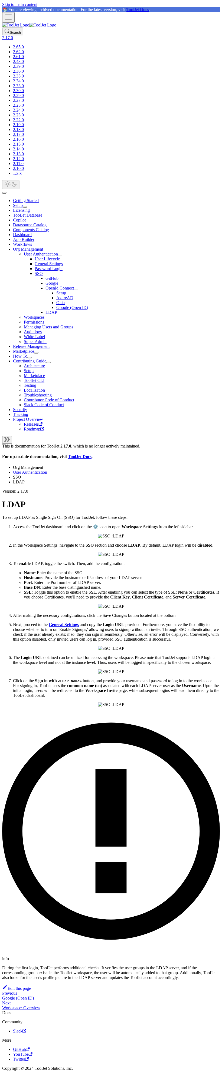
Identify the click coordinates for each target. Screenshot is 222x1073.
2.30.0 (18, 90)
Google (51, 283)
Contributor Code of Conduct (49, 400)
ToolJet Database (27, 215)
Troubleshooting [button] (38, 395)
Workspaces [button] (34, 317)
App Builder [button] (23, 239)
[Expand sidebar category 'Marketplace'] (36, 353)
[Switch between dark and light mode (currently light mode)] (10, 184)
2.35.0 (18, 76)
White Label (34, 336)
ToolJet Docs (137, 9)
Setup (18, 205)
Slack (17, 1031)
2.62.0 (18, 51)
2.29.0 (18, 95)
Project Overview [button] (28, 419)
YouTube (21, 1054)
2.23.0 (18, 115)
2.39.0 (18, 66)
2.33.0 (18, 85)
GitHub (51, 278)
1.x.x (17, 173)
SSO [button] (39, 273)
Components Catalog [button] (31, 229)
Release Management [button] (31, 346)
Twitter (19, 1059)
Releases (31, 424)
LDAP (51, 312)
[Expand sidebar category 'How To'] (29, 357)
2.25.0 (18, 105)
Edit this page (19, 988)
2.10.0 (18, 168)
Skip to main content (19, 4)
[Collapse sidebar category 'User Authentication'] (60, 255)
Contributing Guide (29, 361)
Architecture (34, 366)
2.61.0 (18, 56)
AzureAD (64, 297)
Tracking (20, 414)
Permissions (34, 322)
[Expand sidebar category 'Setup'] (25, 207)
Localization (34, 390)
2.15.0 (18, 144)
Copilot (19, 220)
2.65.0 (18, 47)
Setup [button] (29, 370)
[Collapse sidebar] (7, 440)
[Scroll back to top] (4, 193)
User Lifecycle (47, 259)
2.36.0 (18, 71)
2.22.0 (18, 119)
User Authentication (41, 254)
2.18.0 (18, 129)
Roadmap (32, 429)
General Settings (49, 263)
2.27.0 (18, 100)
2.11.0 (18, 163)
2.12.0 (18, 158)
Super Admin (35, 341)
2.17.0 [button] (7, 37)
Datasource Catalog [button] (30, 225)
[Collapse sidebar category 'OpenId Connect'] (76, 289)
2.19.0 (18, 124)
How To (20, 356)
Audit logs (33, 331)
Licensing (21, 210)
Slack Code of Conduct (44, 404)
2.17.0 (18, 134)
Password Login (49, 268)
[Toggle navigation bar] (8, 17)
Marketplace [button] (34, 375)
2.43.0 (18, 61)
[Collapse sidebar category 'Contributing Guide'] (48, 362)
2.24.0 (18, 110)
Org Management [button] (28, 249)
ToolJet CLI (34, 380)
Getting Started (26, 200)
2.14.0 (18, 149)
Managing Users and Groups (48, 327)
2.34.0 (18, 81)
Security (20, 409)
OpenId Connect (59, 288)
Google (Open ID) (72, 307)
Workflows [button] (22, 244)
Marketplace (23, 351)
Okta (60, 302)
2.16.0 (18, 139)
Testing (30, 385)
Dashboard (22, 234)
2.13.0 (18, 154)
